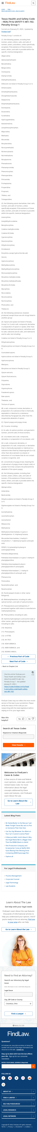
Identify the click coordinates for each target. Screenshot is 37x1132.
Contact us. (20, 1049)
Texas (8, 9)
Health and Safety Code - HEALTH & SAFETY (12, 11)
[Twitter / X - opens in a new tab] (16, 1078)
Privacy (10, 1127)
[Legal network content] (33, 1116)
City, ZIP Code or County (13, 1000)
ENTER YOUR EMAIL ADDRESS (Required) (15, 1062)
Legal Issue (8, 990)
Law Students (10, 886)
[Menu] (3, 3)
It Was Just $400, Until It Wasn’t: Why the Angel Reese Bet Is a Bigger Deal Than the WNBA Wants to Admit (19, 839)
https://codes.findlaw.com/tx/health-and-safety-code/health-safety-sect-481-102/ (16, 689)
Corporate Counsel (12, 879)
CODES (3, 9)
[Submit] (33, 1066)
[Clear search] (30, 1003)
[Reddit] (29, 1078)
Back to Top (19, 1025)
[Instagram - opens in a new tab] (23, 1078)
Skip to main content (18, 2)
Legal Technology (12, 883)
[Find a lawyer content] (33, 1098)
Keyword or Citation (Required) (14, 733)
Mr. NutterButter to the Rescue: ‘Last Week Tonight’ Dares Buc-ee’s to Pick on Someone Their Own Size (19, 825)
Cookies (27, 1127)
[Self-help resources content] (33, 1104)
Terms (3, 1127)
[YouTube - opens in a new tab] (10, 1078)
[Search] (33, 3)
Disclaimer (19, 1127)
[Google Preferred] (3, 1084)
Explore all (9, 856)
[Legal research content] (33, 1110)
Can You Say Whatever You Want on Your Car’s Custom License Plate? (18, 832)
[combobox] (18, 994)
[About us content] (33, 1091)
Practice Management (14, 876)
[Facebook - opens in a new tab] (3, 1078)
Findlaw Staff (6, 32)
